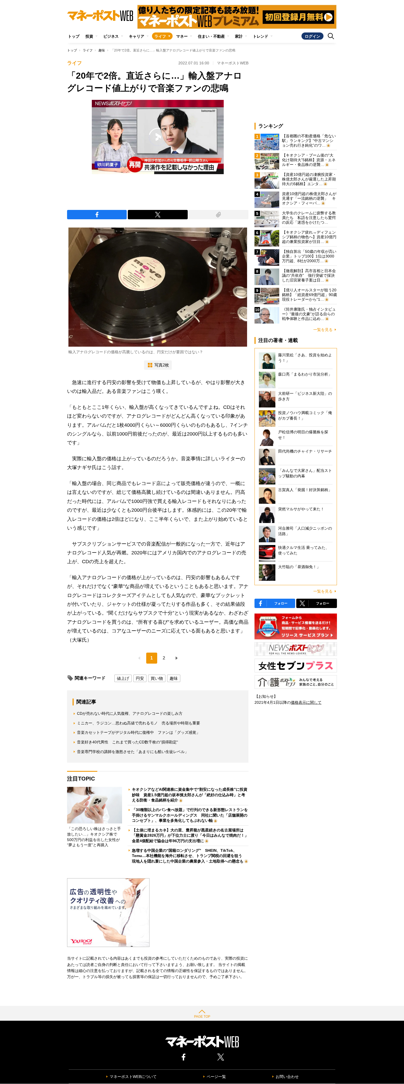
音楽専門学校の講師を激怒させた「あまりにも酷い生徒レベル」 (133, 751)
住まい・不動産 (211, 36)
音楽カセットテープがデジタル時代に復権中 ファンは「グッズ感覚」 (138, 732)
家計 (239, 36)
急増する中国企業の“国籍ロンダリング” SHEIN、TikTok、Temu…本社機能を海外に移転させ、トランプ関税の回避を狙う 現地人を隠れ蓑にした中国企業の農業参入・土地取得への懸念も (189, 855)
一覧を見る (323, 330)
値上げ (123, 678)
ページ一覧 (216, 1076)
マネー (182, 36)
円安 (140, 678)
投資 (89, 36)
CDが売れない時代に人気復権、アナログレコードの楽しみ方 (129, 713)
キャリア (136, 36)
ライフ (160, 36)
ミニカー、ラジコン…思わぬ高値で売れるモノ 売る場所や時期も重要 (138, 723)
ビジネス (111, 36)
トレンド (260, 36)
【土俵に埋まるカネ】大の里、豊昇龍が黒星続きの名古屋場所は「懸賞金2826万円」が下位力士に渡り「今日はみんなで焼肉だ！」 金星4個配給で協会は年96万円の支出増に (192, 835)
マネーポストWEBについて (133, 1076)
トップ (73, 36)
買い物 (157, 678)
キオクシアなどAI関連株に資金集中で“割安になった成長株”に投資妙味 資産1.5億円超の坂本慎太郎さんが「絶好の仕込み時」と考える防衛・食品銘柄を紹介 (189, 794)
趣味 (101, 50)
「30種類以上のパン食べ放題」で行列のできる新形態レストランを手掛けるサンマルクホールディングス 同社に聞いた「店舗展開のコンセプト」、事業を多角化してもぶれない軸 (190, 815)
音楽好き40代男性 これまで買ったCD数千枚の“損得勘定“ (127, 742)
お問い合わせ (287, 1076)
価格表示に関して (306, 702)
